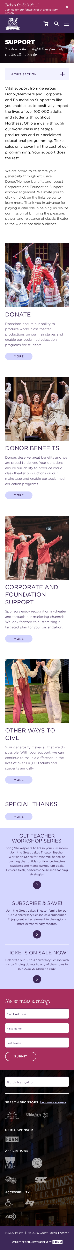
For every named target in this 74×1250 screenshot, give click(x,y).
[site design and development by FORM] (37, 1242)
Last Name (13, 1042)
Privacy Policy (14, 1232)
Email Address (16, 1013)
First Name (13, 1027)
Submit (20, 1056)
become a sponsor (53, 1102)
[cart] (45, 24)
